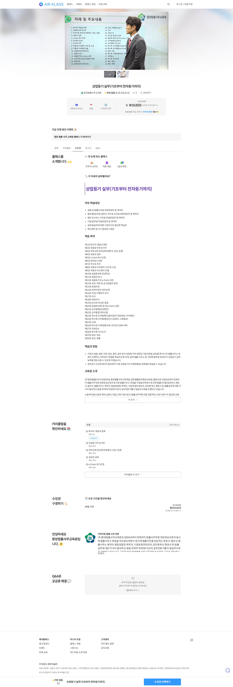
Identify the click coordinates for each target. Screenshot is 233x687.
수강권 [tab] (78, 148)
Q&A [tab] (98, 148)
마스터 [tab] (88, 148)
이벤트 (79, 4)
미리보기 (93, 438)
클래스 (70, 4)
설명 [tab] (56, 148)
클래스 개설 (90, 4)
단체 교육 (103, 4)
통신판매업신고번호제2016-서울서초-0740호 (144, 668)
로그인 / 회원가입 (185, 4)
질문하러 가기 (131, 590)
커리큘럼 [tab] (67, 148)
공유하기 (147, 92)
